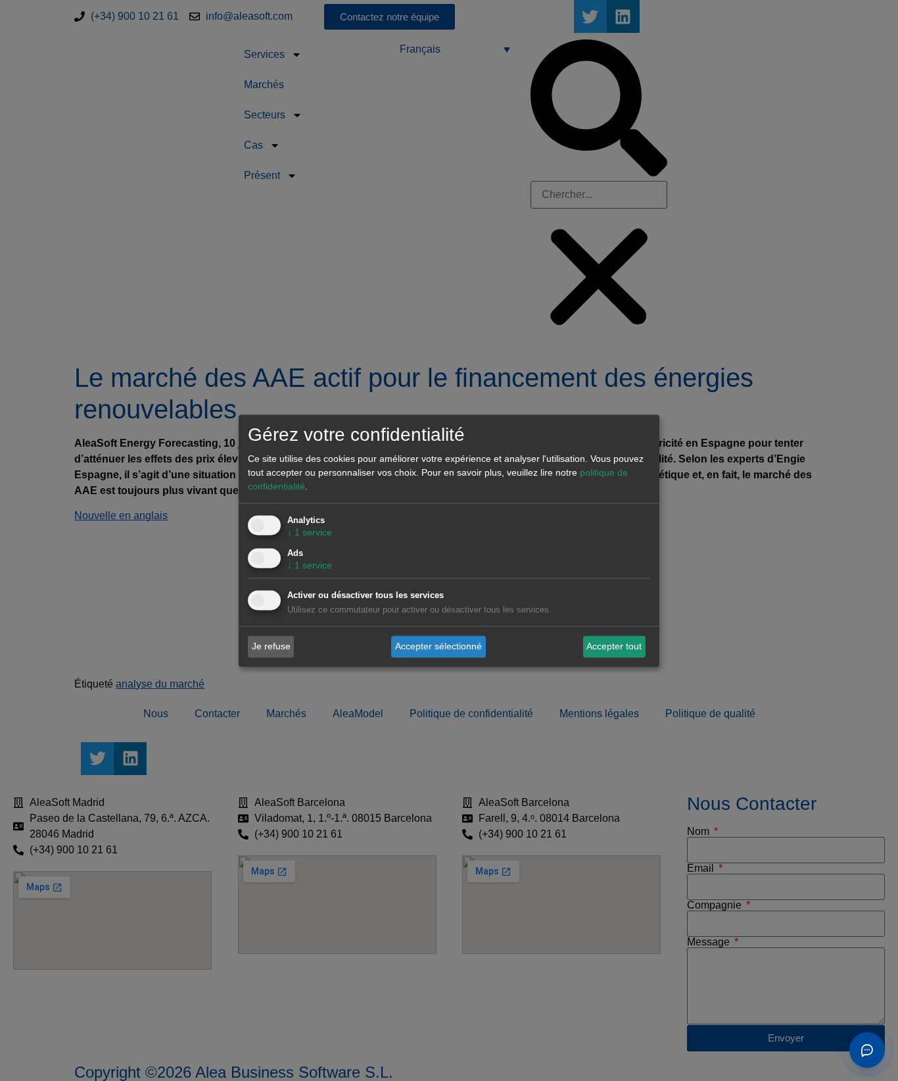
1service (309, 532)
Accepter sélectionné (438, 646)
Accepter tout (614, 646)
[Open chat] (867, 1050)
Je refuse (271, 646)
